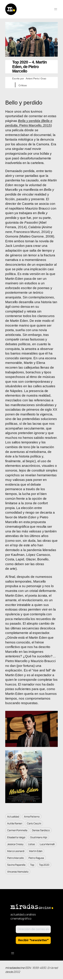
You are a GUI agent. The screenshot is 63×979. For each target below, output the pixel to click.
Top (32, 864)
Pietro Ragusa (36, 858)
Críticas (23, 85)
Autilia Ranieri (14, 823)
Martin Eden (35, 851)
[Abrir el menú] (56, 9)
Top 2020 (44, 864)
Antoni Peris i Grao (36, 78)
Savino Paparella (16, 864)
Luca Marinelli (47, 844)
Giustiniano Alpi (38, 837)
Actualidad (13, 816)
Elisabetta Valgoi (16, 837)
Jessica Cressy (15, 844)
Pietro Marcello (15, 858)
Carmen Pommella (17, 830)
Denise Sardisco (41, 830)
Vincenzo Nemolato (17, 871)
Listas (31, 844)
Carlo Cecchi (34, 823)
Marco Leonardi (15, 851)
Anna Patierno (32, 816)
